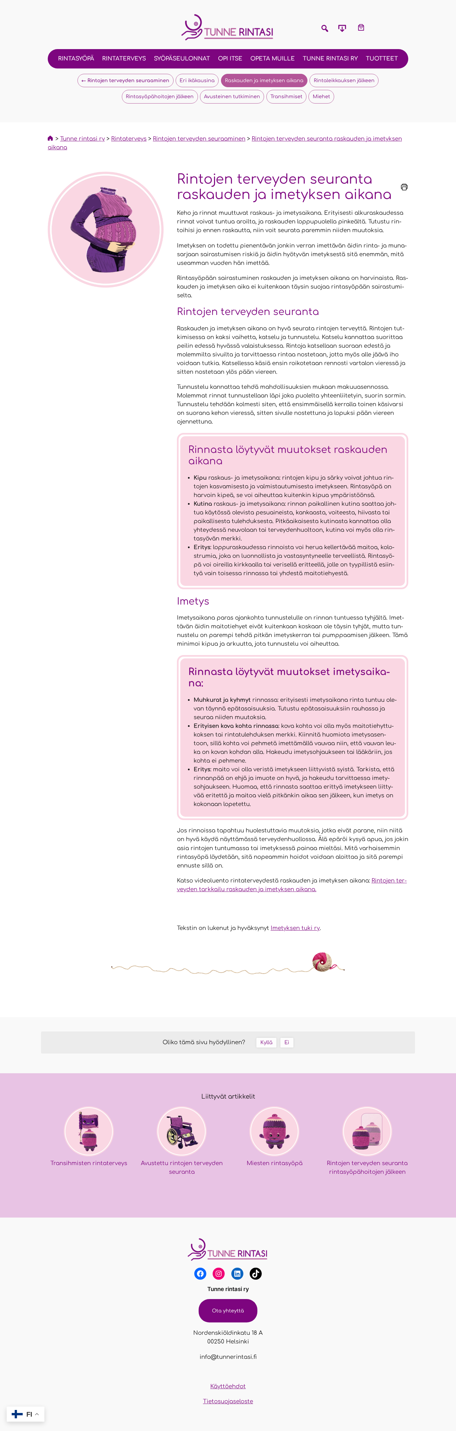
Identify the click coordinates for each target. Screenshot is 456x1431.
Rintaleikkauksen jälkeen (344, 80)
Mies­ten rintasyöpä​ (274, 1163)
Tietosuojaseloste (228, 1401)
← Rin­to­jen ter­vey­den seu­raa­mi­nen (125, 80)
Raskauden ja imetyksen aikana (264, 80)
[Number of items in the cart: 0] (361, 27)
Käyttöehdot (228, 1386)
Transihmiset (286, 96)
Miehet (321, 96)
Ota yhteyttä (228, 1310)
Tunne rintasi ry (228, 1289)
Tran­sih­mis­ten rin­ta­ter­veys (88, 1163)
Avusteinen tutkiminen (232, 96)
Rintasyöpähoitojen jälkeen (160, 96)
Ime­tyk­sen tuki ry (295, 928)
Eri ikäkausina (197, 80)
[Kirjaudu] (380, 27)
